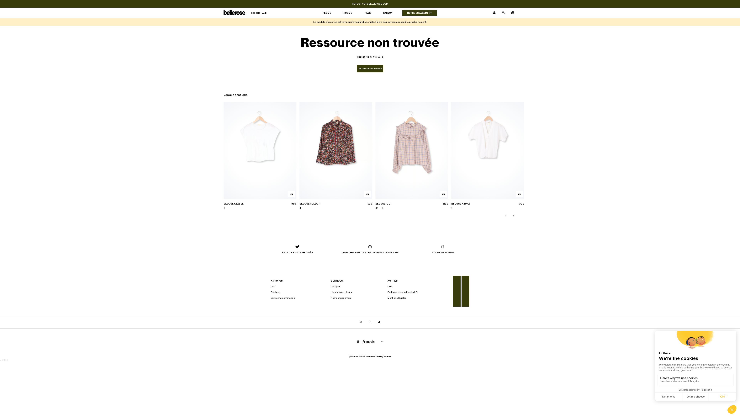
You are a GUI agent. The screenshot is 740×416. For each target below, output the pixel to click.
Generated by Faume (378, 356)
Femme (327, 13)
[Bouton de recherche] (503, 13)
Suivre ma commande (283, 298)
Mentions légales (397, 298)
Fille (367, 13)
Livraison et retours (341, 292)
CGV (390, 286)
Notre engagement (419, 13)
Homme (347, 13)
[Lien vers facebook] (370, 322)
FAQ (273, 286)
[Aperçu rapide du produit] (291, 194)
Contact (275, 292)
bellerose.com (378, 4)
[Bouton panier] (512, 13)
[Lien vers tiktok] (379, 322)
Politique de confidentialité (402, 292)
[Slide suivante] (513, 216)
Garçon (387, 13)
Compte (335, 286)
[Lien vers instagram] (361, 322)
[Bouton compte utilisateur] (494, 13)
